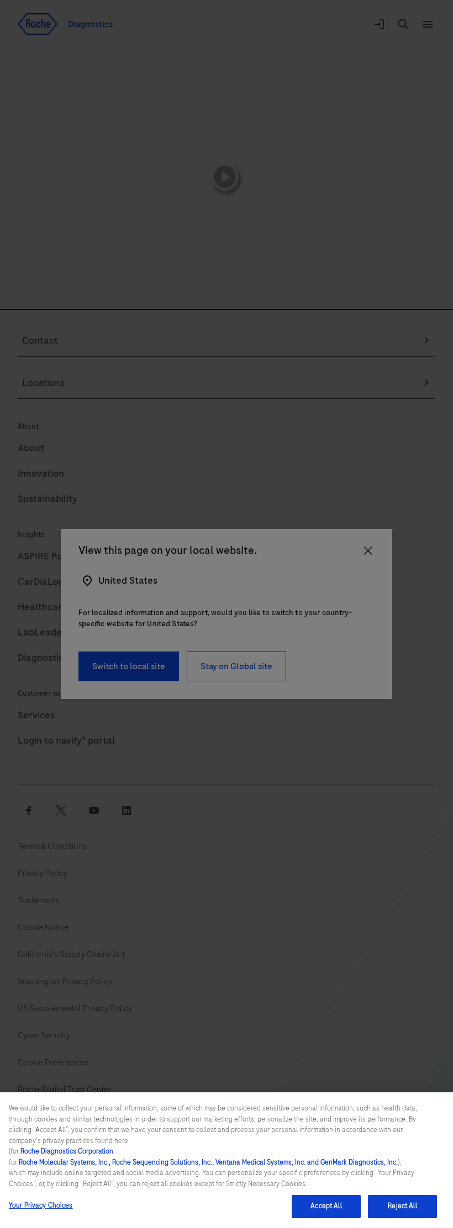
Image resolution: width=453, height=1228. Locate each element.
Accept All (325, 1206)
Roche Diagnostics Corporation (66, 1151)
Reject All (402, 1206)
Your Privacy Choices (41, 1205)
